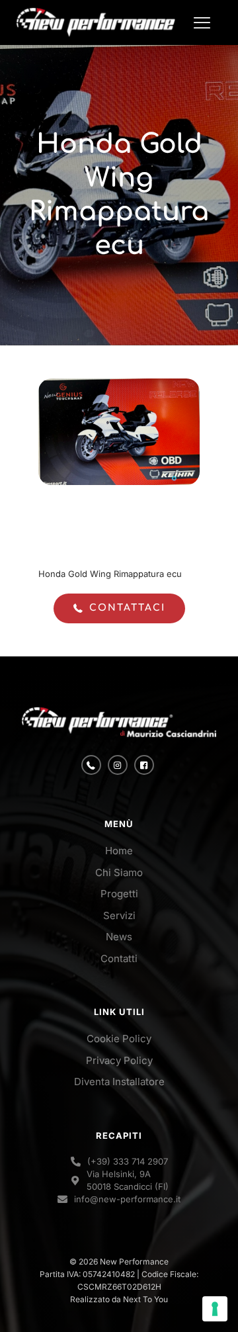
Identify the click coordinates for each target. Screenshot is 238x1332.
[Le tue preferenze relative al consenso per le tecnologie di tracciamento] (214, 1308)
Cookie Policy (119, 1038)
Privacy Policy (119, 1060)
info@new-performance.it (127, 1199)
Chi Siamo (119, 872)
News (119, 936)
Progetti (119, 893)
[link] (119, 722)
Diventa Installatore (119, 1081)
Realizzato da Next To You (119, 1299)
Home (119, 850)
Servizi (119, 915)
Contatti (119, 958)
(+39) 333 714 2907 (127, 1161)
